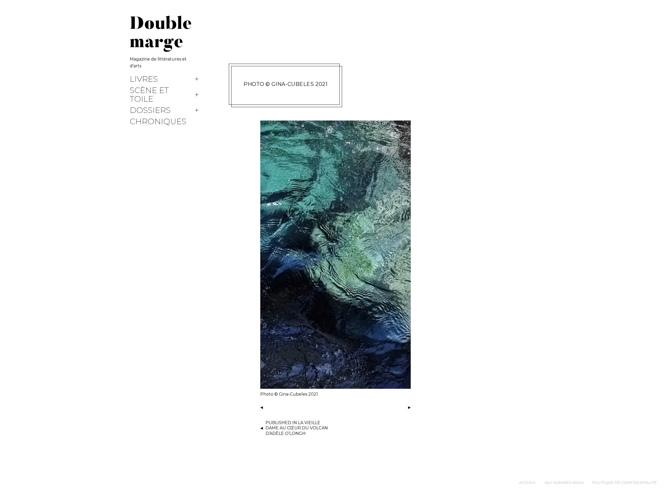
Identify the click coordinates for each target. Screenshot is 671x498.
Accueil (527, 482)
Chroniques (158, 121)
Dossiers (150, 110)
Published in (297, 428)
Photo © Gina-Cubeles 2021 (285, 84)
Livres (144, 79)
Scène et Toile (149, 95)
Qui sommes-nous (564, 482)
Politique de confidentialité (624, 482)
